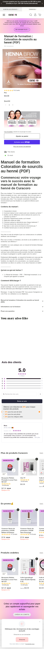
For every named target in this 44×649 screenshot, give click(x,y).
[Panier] (40, 14)
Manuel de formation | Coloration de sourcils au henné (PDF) (20, 301)
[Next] (42, 3)
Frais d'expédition (8, 131)
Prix (5, 93)
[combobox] (40, 394)
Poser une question (8, 311)
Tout (41, 453)
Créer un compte (22, 614)
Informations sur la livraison (10, 306)
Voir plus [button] (37, 437)
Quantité (7, 101)
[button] (12, 91)
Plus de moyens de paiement (22, 146)
